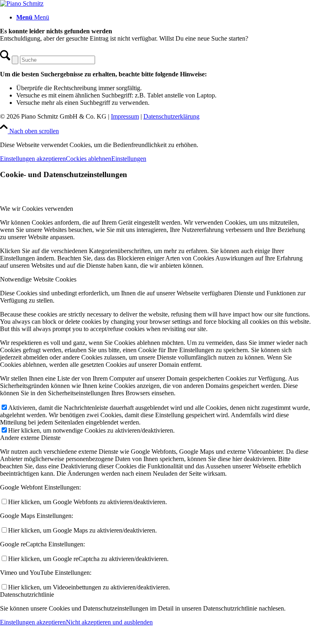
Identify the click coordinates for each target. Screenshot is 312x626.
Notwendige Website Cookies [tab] (38, 279)
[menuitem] (164, 17)
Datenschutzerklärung (171, 116)
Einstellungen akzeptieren (33, 158)
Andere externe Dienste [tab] (30, 437)
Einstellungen (128, 158)
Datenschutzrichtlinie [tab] (27, 594)
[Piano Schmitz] (21, 3)
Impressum (125, 116)
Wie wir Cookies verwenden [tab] (36, 208)
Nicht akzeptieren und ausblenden (109, 622)
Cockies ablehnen (88, 158)
